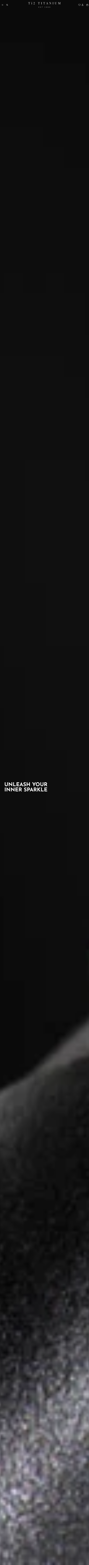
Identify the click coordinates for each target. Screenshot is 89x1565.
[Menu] (2, 4)
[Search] (7, 5)
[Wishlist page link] (79, 5)
